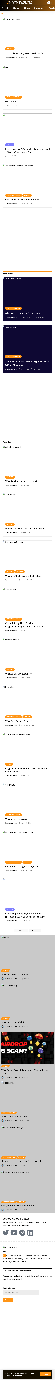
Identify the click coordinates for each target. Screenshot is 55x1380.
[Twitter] (6, 1232)
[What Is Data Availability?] (27, 652)
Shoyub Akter (12, 58)
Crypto (10, 144)
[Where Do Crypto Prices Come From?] (27, 507)
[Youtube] (14, 1232)
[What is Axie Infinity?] (27, 797)
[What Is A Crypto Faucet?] (27, 700)
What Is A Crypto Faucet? (18, 721)
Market (10, 477)
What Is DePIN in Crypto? (14, 974)
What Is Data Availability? (18, 673)
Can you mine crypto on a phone (22, 199)
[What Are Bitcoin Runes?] (27, 1097)
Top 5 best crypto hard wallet (25, 53)
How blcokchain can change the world (21, 1161)
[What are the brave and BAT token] (27, 554)
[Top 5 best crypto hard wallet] (27, 32)
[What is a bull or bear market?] (27, 460)
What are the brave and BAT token (23, 576)
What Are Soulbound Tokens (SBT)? (22, 313)
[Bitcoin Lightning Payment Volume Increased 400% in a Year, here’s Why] (27, 127)
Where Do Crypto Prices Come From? (25, 528)
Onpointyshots (19, 3)
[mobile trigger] (5, 2)
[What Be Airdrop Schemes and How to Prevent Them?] (27, 1048)
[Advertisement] (27, 241)
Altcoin (20, 571)
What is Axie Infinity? (16, 819)
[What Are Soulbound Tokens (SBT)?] (27, 291)
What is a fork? (12, 101)
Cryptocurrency (13, 97)
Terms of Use (17, 1375)
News (9, 764)
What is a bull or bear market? (21, 481)
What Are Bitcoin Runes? (14, 1116)
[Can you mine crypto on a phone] (27, 178)
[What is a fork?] (27, 80)
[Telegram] (22, 1232)
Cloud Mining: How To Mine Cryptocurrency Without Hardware (24, 625)
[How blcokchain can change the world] (27, 1142)
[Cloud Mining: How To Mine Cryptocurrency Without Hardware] (27, 339)
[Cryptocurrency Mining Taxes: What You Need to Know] (27, 747)
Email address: (9, 1288)
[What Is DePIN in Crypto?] (27, 952)
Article (10, 48)
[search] (43, 2)
